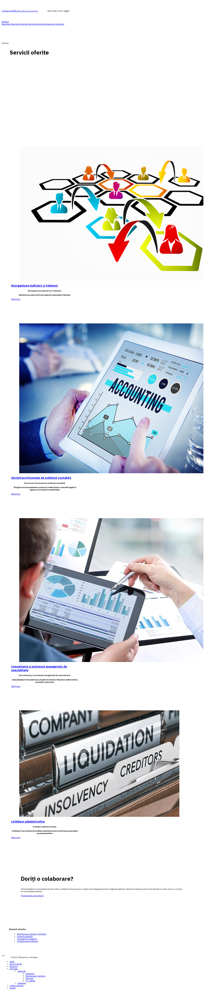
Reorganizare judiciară (35, 976)
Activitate (14, 969)
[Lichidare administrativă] (99, 816)
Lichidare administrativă (28, 821)
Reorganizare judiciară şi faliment (34, 285)
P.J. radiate (30, 981)
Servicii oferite (16, 964)
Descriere (14, 966)
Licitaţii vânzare (16, 985)
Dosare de (22, 971)
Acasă (12, 961)
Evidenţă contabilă (25, 936)
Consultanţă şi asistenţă (27, 939)
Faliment (29, 978)
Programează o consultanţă (32, 896)
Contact (13, 988)
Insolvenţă (30, 973)
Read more (15, 299)
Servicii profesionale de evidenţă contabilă (41, 478)
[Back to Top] (3, 955)
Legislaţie (22, 983)
